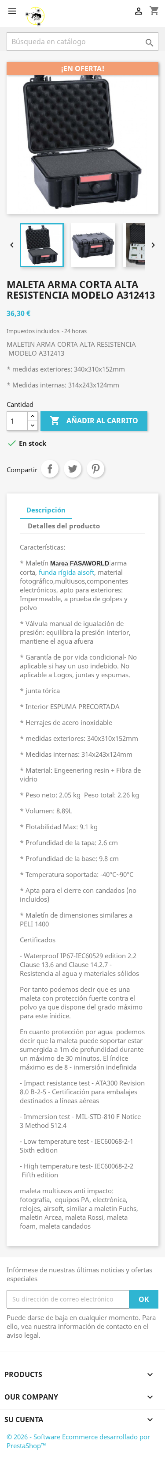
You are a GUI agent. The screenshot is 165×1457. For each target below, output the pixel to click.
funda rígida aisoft (66, 572)
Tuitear (72, 469)
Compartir (50, 469)
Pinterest (95, 469)
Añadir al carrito (94, 420)
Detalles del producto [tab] (64, 525)
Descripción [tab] (46, 509)
